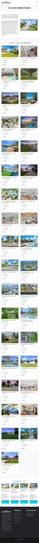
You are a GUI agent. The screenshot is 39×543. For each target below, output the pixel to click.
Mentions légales (22, 539)
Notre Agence (17, 520)
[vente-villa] (15, 483)
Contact (16, 522)
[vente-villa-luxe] (24, 483)
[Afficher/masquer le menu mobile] (36, 1)
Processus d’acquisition (19, 517)
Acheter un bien (18, 513)
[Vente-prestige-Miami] (33, 483)
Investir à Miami (17, 515)
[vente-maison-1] (5, 483)
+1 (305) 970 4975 (30, 515)
